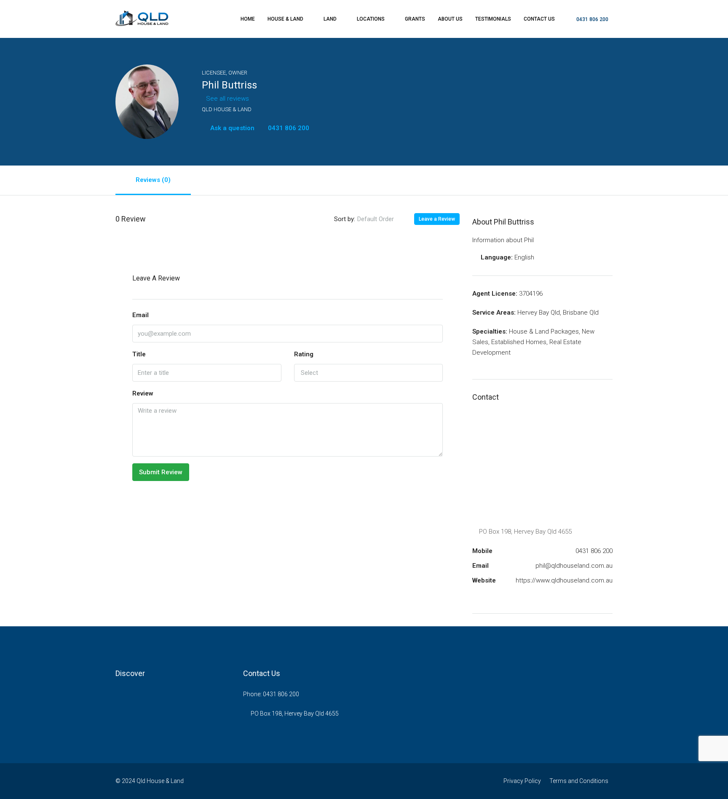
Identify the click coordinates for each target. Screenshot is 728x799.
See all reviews (227, 98)
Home (248, 19)
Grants (415, 19)
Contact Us (539, 19)
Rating (303, 354)
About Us (450, 19)
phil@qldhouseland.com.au (574, 565)
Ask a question (231, 128)
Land (330, 19)
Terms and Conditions (578, 781)
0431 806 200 (591, 19)
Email (140, 315)
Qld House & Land (227, 109)
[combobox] (382, 219)
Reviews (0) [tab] (153, 180)
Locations (371, 19)
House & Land (285, 19)
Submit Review (160, 472)
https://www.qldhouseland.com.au (564, 580)
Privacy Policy (522, 781)
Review (142, 393)
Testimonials (493, 19)
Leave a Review (437, 219)
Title (139, 354)
